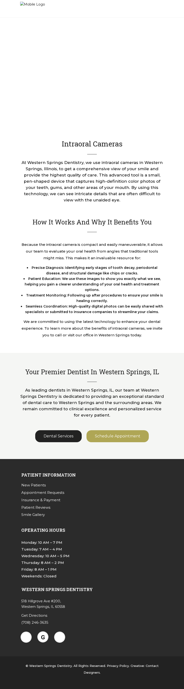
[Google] (44, 637)
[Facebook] (27, 637)
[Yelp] (61, 637)
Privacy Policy (118, 666)
